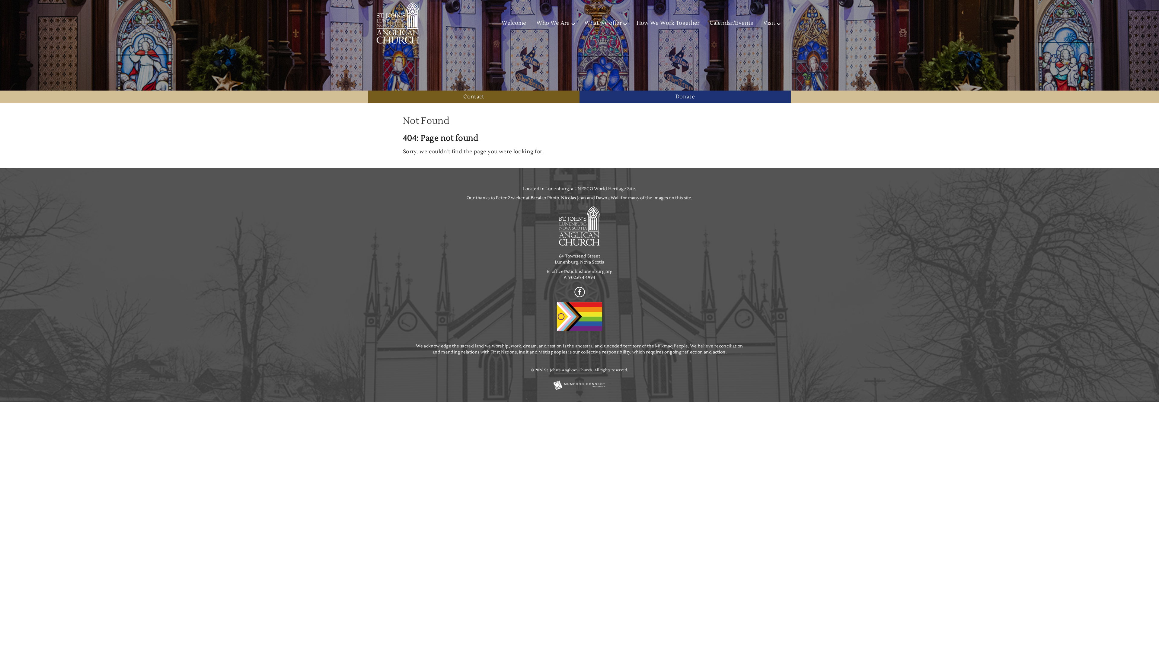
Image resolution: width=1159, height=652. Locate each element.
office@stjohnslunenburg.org (582, 271)
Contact (473, 96)
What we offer (603, 23)
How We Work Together (668, 23)
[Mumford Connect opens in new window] (579, 389)
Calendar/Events (731, 23)
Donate (685, 96)
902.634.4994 (581, 277)
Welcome (514, 23)
